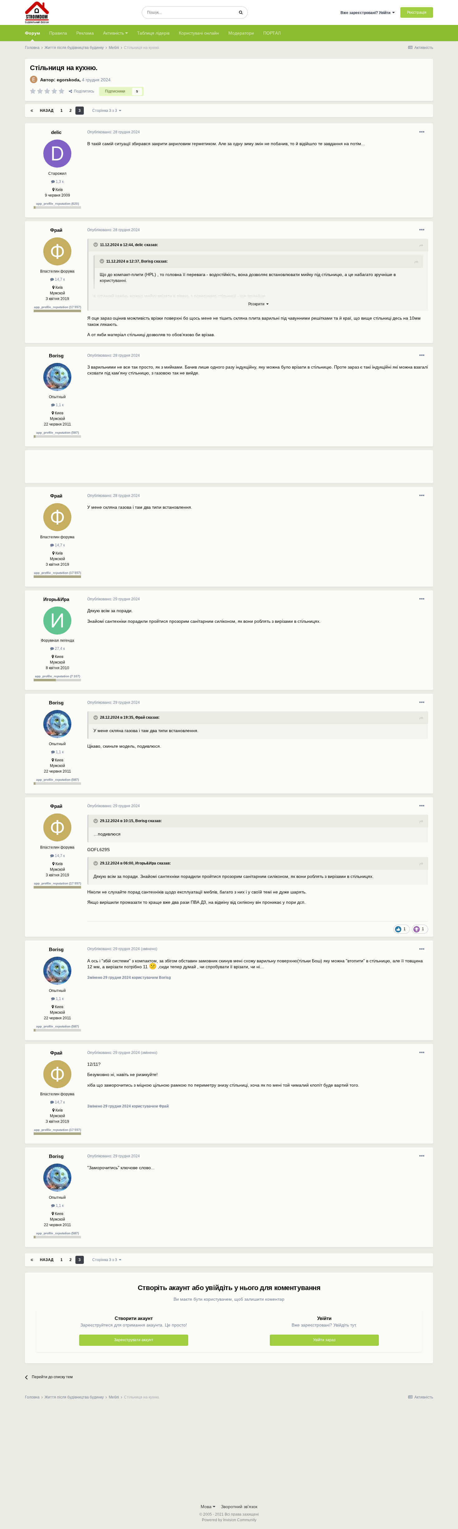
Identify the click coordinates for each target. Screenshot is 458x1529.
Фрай (56, 230)
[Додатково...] (422, 132)
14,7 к (59, 279)
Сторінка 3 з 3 (105, 110)
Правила (58, 33)
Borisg (147, 261)
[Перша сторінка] (31, 111)
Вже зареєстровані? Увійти (366, 13)
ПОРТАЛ (272, 33)
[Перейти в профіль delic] (57, 154)
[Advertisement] (200, 469)
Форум (32, 33)
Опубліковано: (113, 132)
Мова (207, 1506)
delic (56, 132)
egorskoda (68, 79)
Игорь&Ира (56, 599)
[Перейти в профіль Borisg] (57, 377)
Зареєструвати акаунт (133, 1340)
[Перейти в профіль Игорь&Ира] (57, 621)
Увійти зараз (324, 1340)
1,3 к (59, 181)
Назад (47, 110)
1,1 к (59, 405)
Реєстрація (417, 12)
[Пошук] (240, 12)
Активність (114, 33)
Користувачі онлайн (199, 33)
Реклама (85, 33)
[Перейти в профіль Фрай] (57, 251)
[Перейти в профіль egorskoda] (33, 79)
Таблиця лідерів (153, 33)
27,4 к (59, 648)
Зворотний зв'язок (239, 1506)
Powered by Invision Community (229, 1520)
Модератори (241, 33)
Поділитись (83, 91)
